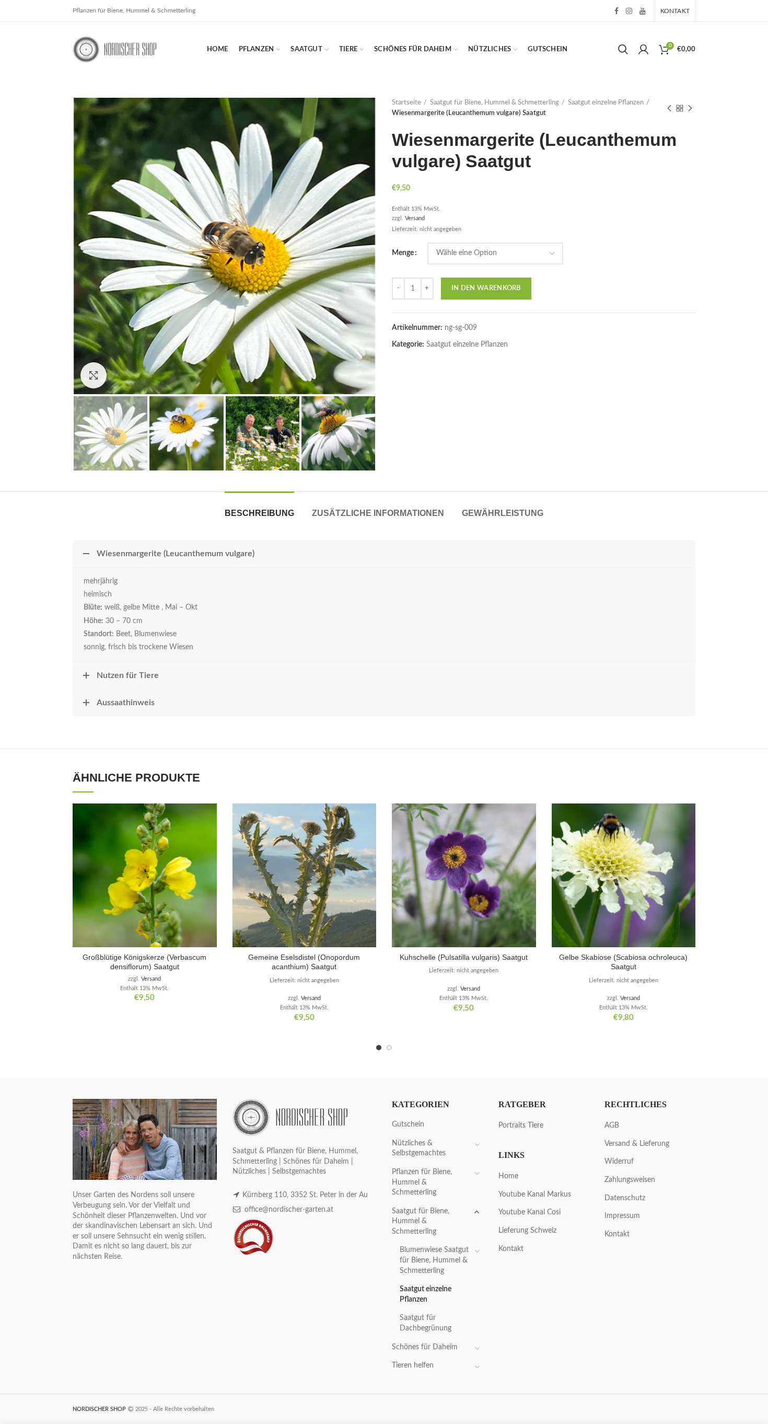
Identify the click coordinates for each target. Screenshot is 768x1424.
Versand (415, 218)
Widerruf (619, 1161)
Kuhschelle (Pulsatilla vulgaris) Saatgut (464, 957)
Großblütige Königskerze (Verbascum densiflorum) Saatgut (144, 962)
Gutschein (408, 1124)
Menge (403, 253)
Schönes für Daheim (425, 1347)
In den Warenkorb (486, 288)
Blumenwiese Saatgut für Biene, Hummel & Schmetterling (434, 1260)
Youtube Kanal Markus (534, 1194)
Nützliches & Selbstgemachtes (419, 1148)
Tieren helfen (413, 1365)
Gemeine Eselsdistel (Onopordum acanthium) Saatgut (304, 962)
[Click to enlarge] (93, 375)
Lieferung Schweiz (527, 1230)
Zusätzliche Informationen (378, 513)
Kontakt (510, 1249)
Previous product (669, 108)
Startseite (406, 102)
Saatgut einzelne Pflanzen (606, 102)
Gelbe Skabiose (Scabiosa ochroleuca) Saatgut (623, 962)
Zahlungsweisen (629, 1180)
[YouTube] (642, 11)
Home (508, 1176)
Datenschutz (624, 1198)
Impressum (622, 1216)
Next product (690, 108)
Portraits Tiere (520, 1125)
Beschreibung (259, 513)
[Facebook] (616, 11)
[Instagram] (629, 11)
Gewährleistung (502, 513)
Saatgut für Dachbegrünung (425, 1323)
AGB (611, 1125)
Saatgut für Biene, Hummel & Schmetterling (494, 102)
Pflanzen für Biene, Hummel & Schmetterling (422, 1182)
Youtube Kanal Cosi (529, 1212)
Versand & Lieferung (636, 1143)
